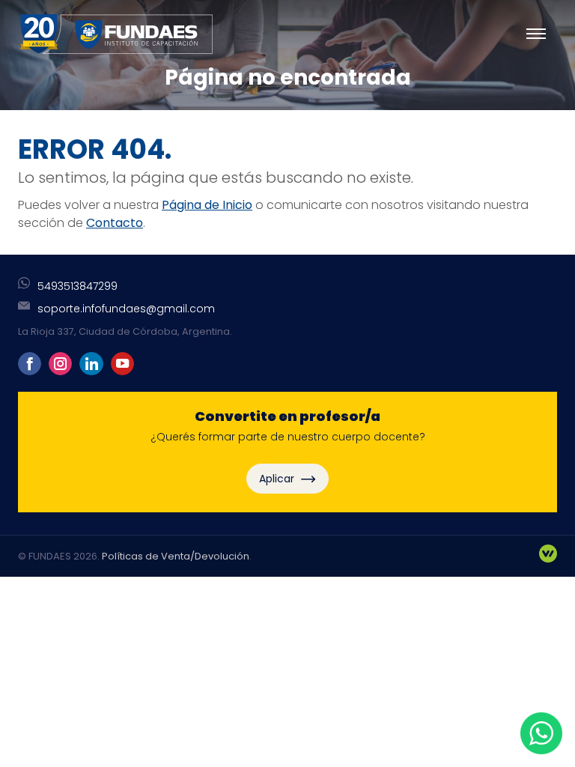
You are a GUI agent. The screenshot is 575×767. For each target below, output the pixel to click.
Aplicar (278, 478)
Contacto (114, 222)
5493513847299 (77, 286)
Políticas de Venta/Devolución (175, 556)
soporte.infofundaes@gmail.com (126, 308)
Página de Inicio (207, 204)
